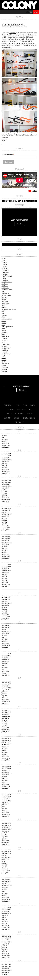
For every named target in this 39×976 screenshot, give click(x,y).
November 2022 (6, 539)
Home (18, 405)
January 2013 (5, 816)
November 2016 (6, 712)
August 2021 (5, 573)
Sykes (3, 362)
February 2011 (6, 871)
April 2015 (4, 754)
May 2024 (4, 494)
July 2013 (4, 805)
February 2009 (6, 927)
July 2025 (4, 464)
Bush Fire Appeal (7, 276)
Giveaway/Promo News (9, 309)
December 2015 (6, 738)
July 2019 (4, 635)
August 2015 (5, 746)
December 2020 (6, 597)
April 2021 (4, 580)
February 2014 (6, 786)
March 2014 (5, 784)
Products (11, 410)
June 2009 (4, 919)
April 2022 (4, 552)
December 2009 (6, 908)
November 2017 (6, 684)
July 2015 (4, 748)
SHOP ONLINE (8, 405)
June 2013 (4, 807)
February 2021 (6, 584)
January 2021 (5, 586)
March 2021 (5, 582)
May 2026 (4, 439)
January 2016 (5, 732)
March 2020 (5, 615)
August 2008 (5, 944)
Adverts (4, 258)
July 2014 (4, 776)
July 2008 (4, 946)
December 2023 (6, 508)
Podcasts (4, 340)
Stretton (4, 360)
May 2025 (4, 467)
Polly (3, 342)
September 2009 (6, 914)
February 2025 (6, 471)
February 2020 (6, 617)
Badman (4, 262)
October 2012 (5, 827)
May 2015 (4, 752)
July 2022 (4, 546)
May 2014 (4, 780)
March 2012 (5, 841)
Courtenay (5, 284)
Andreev (4, 260)
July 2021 (4, 575)
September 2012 (6, 829)
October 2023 (5, 512)
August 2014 (5, 774)
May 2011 (4, 865)
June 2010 (4, 891)
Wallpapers (5, 368)
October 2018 (5, 658)
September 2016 (6, 716)
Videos (4, 366)
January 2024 (5, 502)
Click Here (19, 224)
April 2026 (4, 441)
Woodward (5, 371)
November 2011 (6, 853)
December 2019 (6, 625)
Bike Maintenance (29, 418)
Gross (3, 313)
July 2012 (4, 833)
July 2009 (4, 918)
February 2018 (6, 673)
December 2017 (6, 682)
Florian (4, 299)
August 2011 (5, 859)
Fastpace (12, 33)
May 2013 (4, 808)
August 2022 (5, 544)
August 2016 (5, 718)
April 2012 (4, 839)
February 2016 (6, 730)
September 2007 (6, 970)
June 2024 (4, 492)
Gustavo (4, 315)
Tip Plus (11, 45)
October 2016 (5, 714)
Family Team (5, 294)
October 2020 (5, 601)
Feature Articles (6, 295)
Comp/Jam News (7, 282)
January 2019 (5, 647)
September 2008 (6, 942)
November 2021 (6, 567)
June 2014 (4, 778)
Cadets (4, 278)
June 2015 (4, 750)
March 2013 (5, 812)
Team (25, 405)
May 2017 (4, 696)
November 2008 (6, 938)
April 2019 (4, 641)
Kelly (3, 325)
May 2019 (4, 639)
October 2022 (5, 540)
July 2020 (4, 607)
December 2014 (6, 767)
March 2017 (5, 700)
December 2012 (6, 823)
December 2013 (6, 795)
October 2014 (5, 771)
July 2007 (4, 974)
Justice (4, 323)
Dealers (9, 414)
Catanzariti (5, 280)
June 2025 (4, 465)
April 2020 (4, 613)
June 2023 (4, 520)
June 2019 (4, 637)
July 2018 (4, 663)
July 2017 (4, 692)
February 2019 (6, 645)
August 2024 (5, 488)
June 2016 (4, 722)
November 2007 (6, 966)
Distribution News (7, 290)
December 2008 (6, 936)
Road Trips (5, 350)
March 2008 (5, 954)
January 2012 (5, 845)
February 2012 (6, 843)
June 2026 (4, 437)
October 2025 (5, 458)
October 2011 (5, 855)
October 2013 (5, 799)
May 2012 (4, 837)
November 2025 (6, 456)
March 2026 (5, 443)
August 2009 (5, 916)
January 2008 (5, 957)
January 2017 (5, 703)
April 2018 (4, 669)
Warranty (7, 418)
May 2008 (4, 950)
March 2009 (5, 925)
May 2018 (4, 667)
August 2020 (5, 605)
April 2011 (4, 867)
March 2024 (5, 498)
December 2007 (6, 964)
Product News (6, 344)
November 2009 (6, 910)
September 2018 (6, 660)
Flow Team (5, 301)
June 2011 (4, 863)
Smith (3, 356)
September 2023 (6, 514)
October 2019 (5, 629)
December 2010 (6, 880)
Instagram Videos (7, 319)
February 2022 (6, 556)
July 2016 (4, 720)
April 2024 (4, 496)
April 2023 (4, 524)
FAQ (30, 410)
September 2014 (6, 773)
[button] (27, 12)
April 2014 (4, 782)
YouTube (17, 418)
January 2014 (5, 788)
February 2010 (6, 899)
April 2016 (4, 726)
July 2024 (4, 490)
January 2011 (5, 873)
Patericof (4, 338)
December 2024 (6, 480)
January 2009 (5, 929)
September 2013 (6, 801)
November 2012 (6, 825)
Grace (3, 311)
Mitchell (4, 330)
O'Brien (4, 334)
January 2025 (5, 473)
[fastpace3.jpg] (19, 118)
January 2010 (5, 901)
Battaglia (4, 264)
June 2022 (4, 548)
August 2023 (5, 516)
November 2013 (6, 797)
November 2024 (6, 482)
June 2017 (4, 694)
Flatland (4, 297)
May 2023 (4, 522)
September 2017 (6, 688)
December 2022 (6, 537)
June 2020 (4, 609)
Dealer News (5, 288)
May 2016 (4, 724)
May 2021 (4, 578)
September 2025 (6, 460)
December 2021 (6, 565)
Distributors (19, 414)
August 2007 (5, 972)
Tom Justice (5, 364)
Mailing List (20, 422)
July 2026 (4, 435)
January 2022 (5, 558)
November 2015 (6, 740)
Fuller (3, 305)
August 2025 (5, 462)
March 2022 (5, 554)
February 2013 (6, 814)
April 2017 (4, 698)
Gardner (4, 307)
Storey (4, 358)
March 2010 (5, 897)
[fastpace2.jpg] (19, 91)
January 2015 (5, 760)
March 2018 (5, 671)
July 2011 (4, 861)
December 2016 (6, 710)
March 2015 (5, 756)
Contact (30, 414)
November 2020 (6, 599)
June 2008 (4, 948)
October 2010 (5, 883)
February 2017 (6, 701)
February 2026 (6, 445)
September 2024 (6, 486)
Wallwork (4, 369)
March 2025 (5, 469)
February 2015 (6, 758)
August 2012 (5, 831)
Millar (11, 26)
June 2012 (4, 835)
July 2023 (4, 518)
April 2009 (4, 923)
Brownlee (4, 274)
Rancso (4, 346)
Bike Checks (5, 270)
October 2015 (5, 742)
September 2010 (6, 885)
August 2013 (5, 803)
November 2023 (6, 510)
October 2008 (5, 940)
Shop (36, 12)
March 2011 (5, 869)
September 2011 (6, 857)
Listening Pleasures (7, 327)
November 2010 (6, 881)
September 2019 (6, 631)
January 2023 (5, 530)
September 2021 (6, 571)
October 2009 (5, 912)
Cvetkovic (5, 286)
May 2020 (4, 611)
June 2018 (4, 665)
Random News (6, 348)
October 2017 (5, 686)
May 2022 (4, 550)
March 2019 (5, 643)
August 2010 (5, 887)
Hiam (3, 317)
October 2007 (5, 968)
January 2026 (5, 447)
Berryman (4, 268)
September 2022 (6, 542)
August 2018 (5, 662)
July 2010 (4, 889)
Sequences (5, 352)
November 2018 (6, 656)
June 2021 (4, 576)
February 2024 (6, 500)
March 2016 (5, 728)
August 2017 (5, 690)
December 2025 (6, 454)
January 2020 (5, 619)
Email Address (8, 154)
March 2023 (5, 526)
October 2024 (5, 484)
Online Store (5, 336)
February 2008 (6, 955)
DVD (3, 292)
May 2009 (4, 921)
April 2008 (4, 952)
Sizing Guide (21, 410)
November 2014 (6, 769)
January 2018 (5, 675)
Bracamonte (5, 272)
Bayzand (4, 266)
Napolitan (4, 332)
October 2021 (5, 569)
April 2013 (4, 810)
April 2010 (4, 895)
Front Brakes (5, 303)
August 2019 (5, 633)
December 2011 (6, 851)
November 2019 (6, 627)
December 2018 (6, 654)
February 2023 (6, 528)
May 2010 (4, 893)
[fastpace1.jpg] (19, 63)
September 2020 (6, 603)
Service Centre (6, 354)
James (4, 321)
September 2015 (6, 744)
